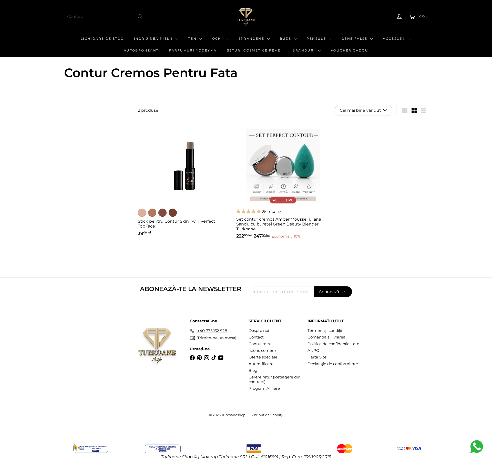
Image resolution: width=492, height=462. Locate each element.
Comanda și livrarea (326, 337)
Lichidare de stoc (102, 38)
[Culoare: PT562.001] (142, 213)
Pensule (317, 38)
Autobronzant (141, 50)
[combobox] (105, 16)
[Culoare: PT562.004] (173, 213)
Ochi (218, 38)
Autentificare (261, 363)
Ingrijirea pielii (154, 38)
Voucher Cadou (349, 50)
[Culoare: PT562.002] (152, 213)
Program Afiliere (264, 388)
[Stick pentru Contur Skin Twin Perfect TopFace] (184, 180)
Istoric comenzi (263, 350)
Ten (193, 38)
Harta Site (317, 357)
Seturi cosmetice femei (254, 50)
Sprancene (252, 38)
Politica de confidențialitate (333, 343)
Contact (256, 337)
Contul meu (260, 343)
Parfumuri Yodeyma (193, 50)
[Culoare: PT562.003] (162, 213)
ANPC (313, 350)
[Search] (140, 16)
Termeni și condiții (325, 330)
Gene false (355, 38)
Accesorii (395, 38)
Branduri (304, 50)
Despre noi (259, 330)
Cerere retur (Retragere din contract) (274, 379)
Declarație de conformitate (333, 363)
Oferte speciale (263, 357)
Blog (253, 370)
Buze (286, 38)
